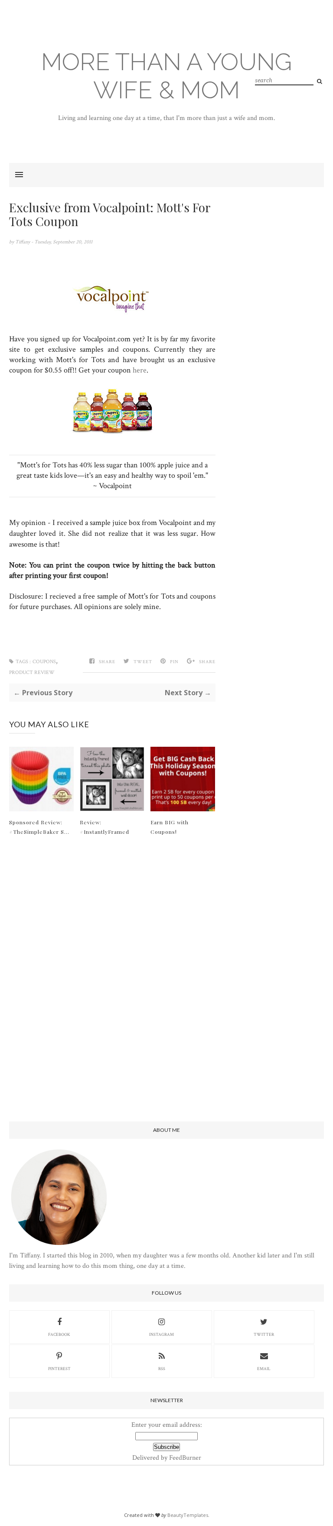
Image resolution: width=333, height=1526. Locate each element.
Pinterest (59, 1369)
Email (264, 1369)
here (140, 370)
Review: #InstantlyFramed (104, 827)
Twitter (264, 1335)
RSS (161, 1369)
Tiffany (23, 242)
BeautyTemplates (187, 1515)
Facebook (59, 1335)
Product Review (32, 672)
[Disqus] (112, 979)
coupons (44, 661)
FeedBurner (185, 1457)
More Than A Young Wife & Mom (166, 76)
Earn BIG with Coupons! (169, 827)
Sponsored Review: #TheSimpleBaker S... (39, 827)
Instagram (161, 1335)
